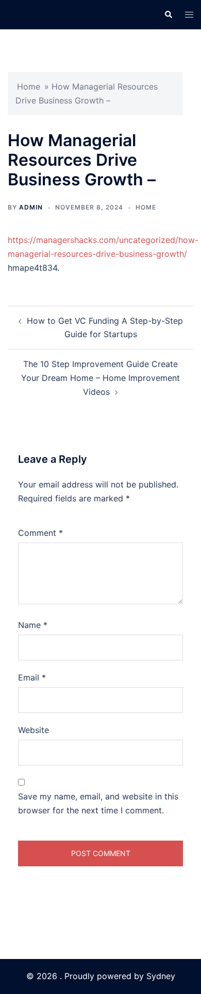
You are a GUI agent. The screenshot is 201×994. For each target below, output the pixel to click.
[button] (168, 14)
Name (32, 625)
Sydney (160, 976)
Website (33, 730)
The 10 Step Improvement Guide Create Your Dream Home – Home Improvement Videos (100, 378)
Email (32, 677)
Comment (40, 533)
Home (28, 86)
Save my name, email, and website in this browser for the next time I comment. (98, 803)
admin (31, 207)
